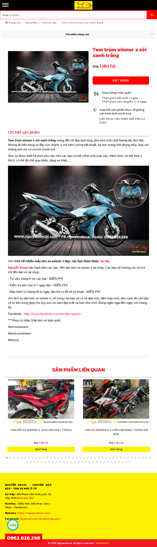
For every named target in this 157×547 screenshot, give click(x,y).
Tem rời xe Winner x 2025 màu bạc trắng (41, 430)
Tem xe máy (49, 23)
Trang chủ (14, 23)
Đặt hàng (121, 80)
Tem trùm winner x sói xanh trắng (82, 23)
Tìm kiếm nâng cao (77, 34)
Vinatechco (102, 543)
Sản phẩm (31, 23)
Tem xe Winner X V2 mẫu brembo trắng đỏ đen (116, 432)
